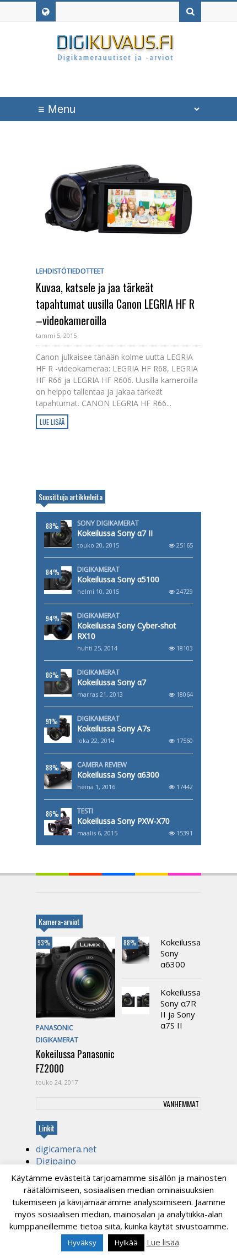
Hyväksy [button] (82, 1243)
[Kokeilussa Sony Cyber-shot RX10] (58, 626)
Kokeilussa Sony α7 (111, 682)
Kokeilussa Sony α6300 (118, 774)
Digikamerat (98, 569)
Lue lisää (52, 421)
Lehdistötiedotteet (70, 271)
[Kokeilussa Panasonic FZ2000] (75, 978)
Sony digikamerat (108, 523)
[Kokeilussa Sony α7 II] (58, 534)
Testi (85, 811)
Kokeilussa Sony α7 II (115, 533)
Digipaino (56, 1161)
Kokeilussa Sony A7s (113, 728)
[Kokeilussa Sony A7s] (58, 729)
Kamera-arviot (59, 921)
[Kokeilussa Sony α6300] (58, 775)
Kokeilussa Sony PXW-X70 (123, 821)
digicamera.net (66, 1149)
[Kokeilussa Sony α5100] (58, 580)
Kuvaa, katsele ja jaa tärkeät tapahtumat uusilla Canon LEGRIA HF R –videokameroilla (115, 304)
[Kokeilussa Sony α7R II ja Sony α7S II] (135, 1000)
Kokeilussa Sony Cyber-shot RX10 (126, 630)
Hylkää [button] (126, 1243)
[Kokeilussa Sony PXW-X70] (58, 821)
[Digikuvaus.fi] (118, 57)
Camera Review (102, 765)
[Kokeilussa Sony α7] (58, 683)
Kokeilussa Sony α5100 (118, 579)
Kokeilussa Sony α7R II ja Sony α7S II (180, 1009)
